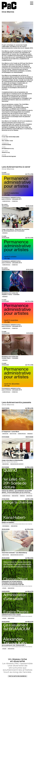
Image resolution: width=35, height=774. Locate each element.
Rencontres (5, 464)
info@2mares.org (8, 148)
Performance (5, 526)
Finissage (22, 495)
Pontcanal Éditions (8, 110)
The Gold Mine (23, 104)
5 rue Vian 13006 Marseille (10, 137)
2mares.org (6, 152)
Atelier (4, 588)
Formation (15, 201)
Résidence (4, 233)
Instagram (12, 156)
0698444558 (6, 144)
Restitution (13, 433)
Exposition (5, 433)
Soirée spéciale (6, 201)
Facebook (5, 156)
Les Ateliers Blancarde (20, 107)
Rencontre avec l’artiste (17, 464)
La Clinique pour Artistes (17, 109)
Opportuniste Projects (25, 110)
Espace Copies (7, 106)
